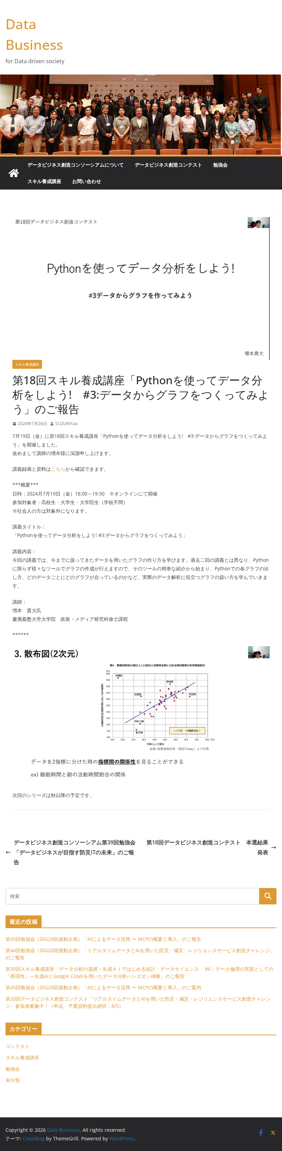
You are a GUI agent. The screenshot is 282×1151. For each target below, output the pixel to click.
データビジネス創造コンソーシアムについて (76, 164)
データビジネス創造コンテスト (168, 164)
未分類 (13, 1080)
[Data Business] (14, 173)
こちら (58, 469)
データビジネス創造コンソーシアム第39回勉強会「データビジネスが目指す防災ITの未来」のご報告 (74, 852)
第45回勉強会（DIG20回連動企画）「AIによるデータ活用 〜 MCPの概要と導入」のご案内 (103, 987)
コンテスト (18, 1046)
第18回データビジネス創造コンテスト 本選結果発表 (207, 847)
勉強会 (220, 164)
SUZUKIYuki (66, 423)
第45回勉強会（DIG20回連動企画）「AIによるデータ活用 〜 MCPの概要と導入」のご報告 (103, 939)
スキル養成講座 (44, 181)
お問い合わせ (86, 181)
